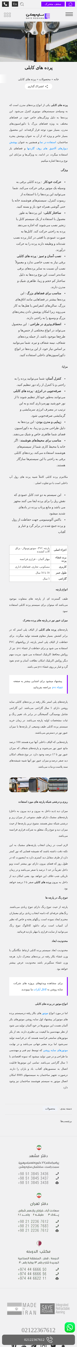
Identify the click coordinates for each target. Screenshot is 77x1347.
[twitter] (53, 1307)
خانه (55, 81)
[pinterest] (14, 1307)
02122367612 (38, 1290)
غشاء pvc (57, 659)
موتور (44, 979)
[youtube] (24, 1307)
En (15, 4)
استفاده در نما (18, 138)
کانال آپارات (47, 955)
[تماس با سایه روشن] (5, 4)
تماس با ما (28, 1330)
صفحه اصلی (49, 1330)
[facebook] (63, 1307)
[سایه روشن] (38, 14)
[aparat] (39, 1315)
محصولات (44, 81)
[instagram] (43, 1307)
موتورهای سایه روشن (56, 1016)
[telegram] (34, 1307)
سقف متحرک (53, 4)
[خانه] (70, 4)
